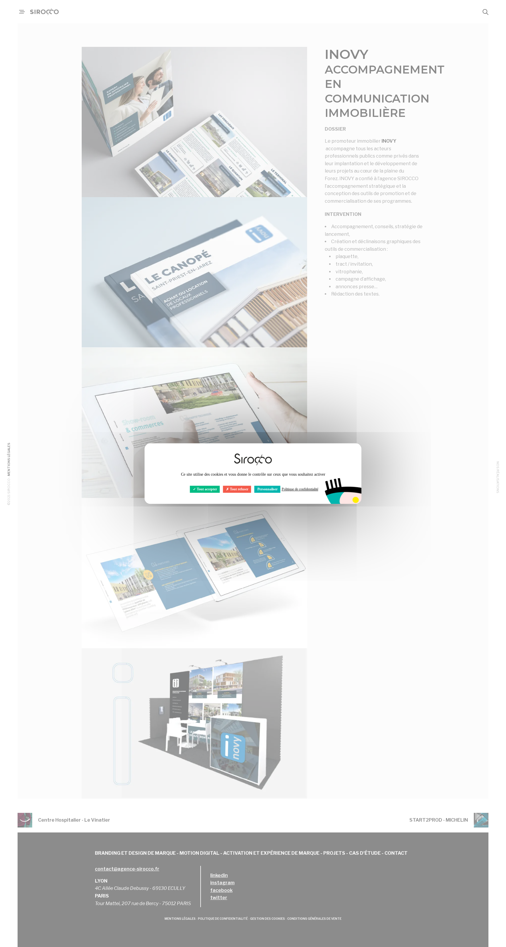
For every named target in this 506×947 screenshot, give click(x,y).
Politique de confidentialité (300, 489)
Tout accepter (206, 489)
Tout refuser (238, 489)
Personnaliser (267, 489)
